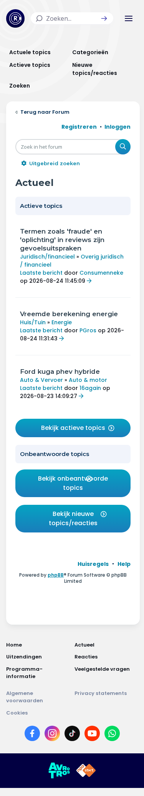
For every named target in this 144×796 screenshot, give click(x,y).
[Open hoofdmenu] (128, 18)
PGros (87, 330)
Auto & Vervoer (41, 380)
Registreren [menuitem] (79, 127)
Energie (61, 322)
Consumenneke (101, 273)
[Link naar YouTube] (92, 735)
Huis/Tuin (33, 322)
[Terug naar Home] (15, 18)
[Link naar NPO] (86, 771)
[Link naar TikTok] (72, 735)
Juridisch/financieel (47, 256)
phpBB (56, 575)
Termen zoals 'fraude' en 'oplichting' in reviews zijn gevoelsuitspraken (62, 239)
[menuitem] (93, 564)
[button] (104, 18)
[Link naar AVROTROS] (59, 771)
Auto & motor (88, 380)
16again (90, 388)
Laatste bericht (41, 273)
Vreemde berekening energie (69, 314)
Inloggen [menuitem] (117, 127)
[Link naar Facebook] (32, 735)
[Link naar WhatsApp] (112, 735)
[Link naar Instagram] (52, 735)
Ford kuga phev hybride (60, 371)
